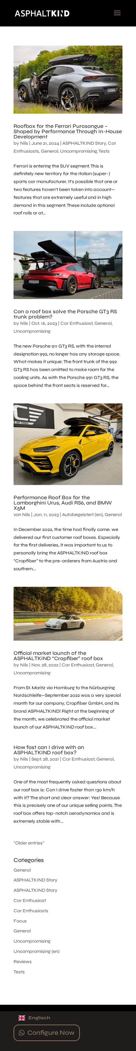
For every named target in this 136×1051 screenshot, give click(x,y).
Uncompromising (78, 151)
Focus (20, 921)
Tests (104, 151)
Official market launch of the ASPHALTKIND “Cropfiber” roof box (58, 655)
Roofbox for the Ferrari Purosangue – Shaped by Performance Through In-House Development (68, 131)
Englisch (39, 1018)
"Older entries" (29, 843)
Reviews (23, 961)
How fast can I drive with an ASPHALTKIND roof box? (49, 750)
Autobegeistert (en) (82, 514)
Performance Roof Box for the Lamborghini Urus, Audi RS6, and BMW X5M (63, 502)
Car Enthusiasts (31, 911)
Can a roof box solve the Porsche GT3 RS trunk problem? (65, 314)
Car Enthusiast (76, 323)
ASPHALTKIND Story (84, 143)
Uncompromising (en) (36, 951)
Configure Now (51, 1033)
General (49, 151)
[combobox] (68, 1018)
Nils (24, 143)
